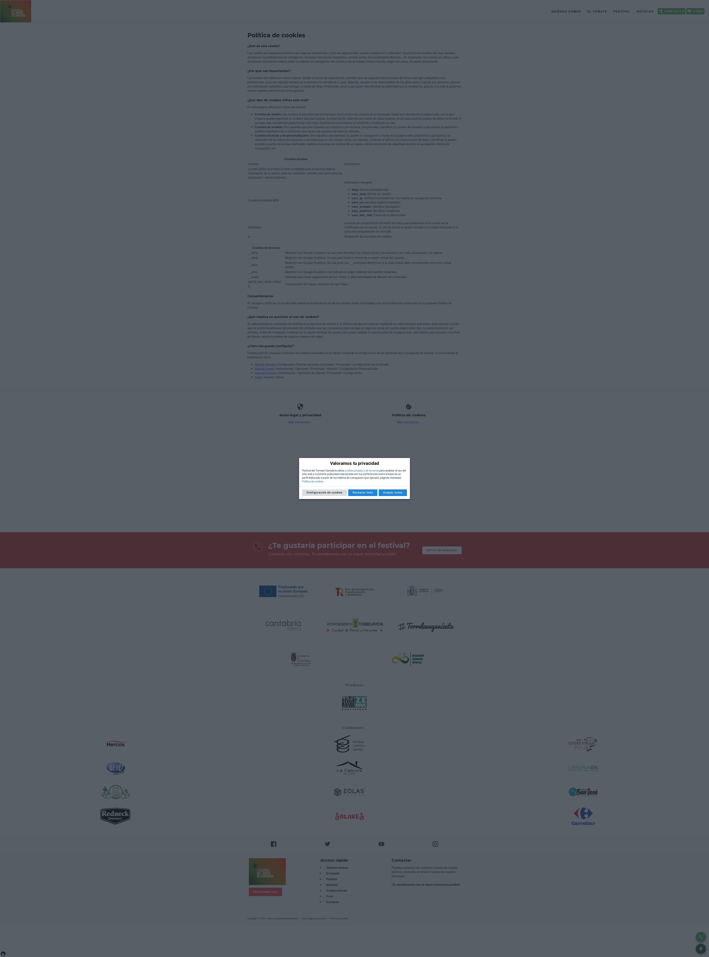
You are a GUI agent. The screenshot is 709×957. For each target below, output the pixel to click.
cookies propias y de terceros (362, 470)
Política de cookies (312, 481)
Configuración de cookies (324, 492)
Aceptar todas (393, 492)
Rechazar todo (363, 492)
